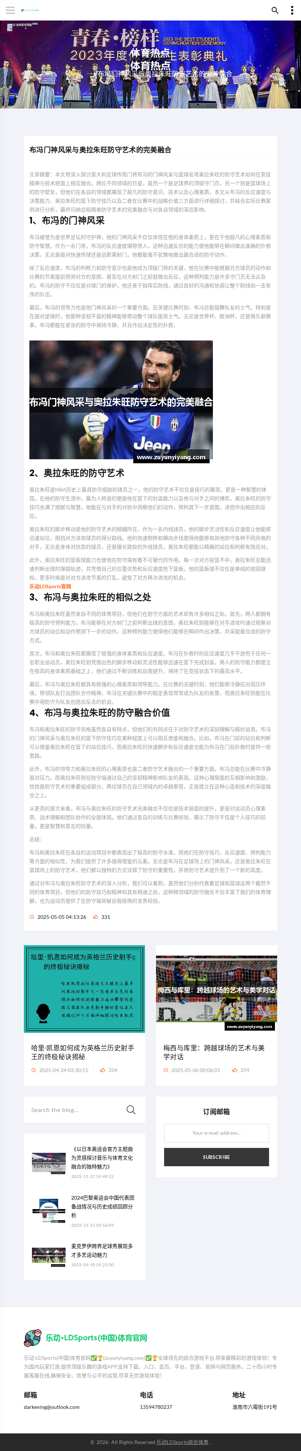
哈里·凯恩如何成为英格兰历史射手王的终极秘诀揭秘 (82, 1052)
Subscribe (216, 1157)
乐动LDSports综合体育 (182, 1442)
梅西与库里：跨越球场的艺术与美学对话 (214, 1052)
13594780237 (156, 1407)
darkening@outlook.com (52, 1407)
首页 (75, 73)
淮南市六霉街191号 (254, 1407)
